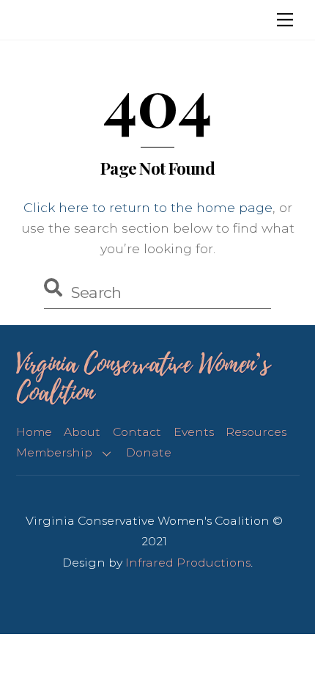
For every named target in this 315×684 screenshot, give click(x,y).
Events (194, 432)
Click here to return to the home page (148, 207)
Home (34, 432)
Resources (256, 432)
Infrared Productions (188, 563)
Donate (148, 452)
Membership (54, 452)
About (82, 432)
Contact (137, 432)
